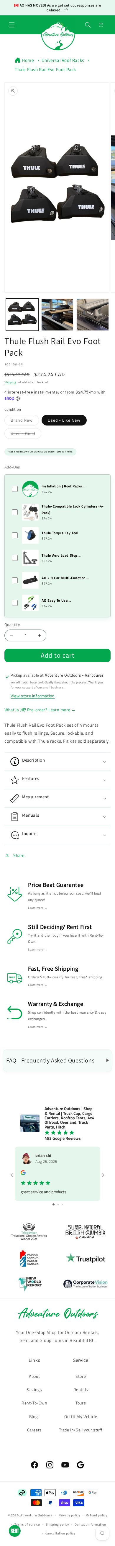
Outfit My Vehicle (80, 1416)
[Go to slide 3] (62, 1204)
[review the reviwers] (23, 1174)
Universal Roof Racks (63, 60)
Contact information (90, 1524)
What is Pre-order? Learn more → (39, 710)
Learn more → (37, 908)
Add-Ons (12, 467)
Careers (34, 1430)
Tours (80, 1403)
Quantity (12, 624)
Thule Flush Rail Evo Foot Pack (45, 69)
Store (80, 1376)
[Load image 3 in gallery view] (92, 314)
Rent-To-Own (34, 1403)
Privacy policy (69, 1515)
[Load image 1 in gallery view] (22, 314)
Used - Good (26, 433)
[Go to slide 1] (53, 1204)
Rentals (80, 1389)
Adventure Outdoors (36, 1515)
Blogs (34, 1416)
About (34, 1376)
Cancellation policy (60, 1533)
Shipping (10, 382)
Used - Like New (64, 420)
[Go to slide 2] (58, 1204)
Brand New (25, 420)
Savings (34, 1389)
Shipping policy (57, 1524)
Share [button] (18, 855)
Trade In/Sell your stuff (81, 1430)
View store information (33, 696)
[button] (11, 24)
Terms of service (27, 1524)
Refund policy (96, 1515)
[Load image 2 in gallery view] (57, 314)
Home (28, 60)
